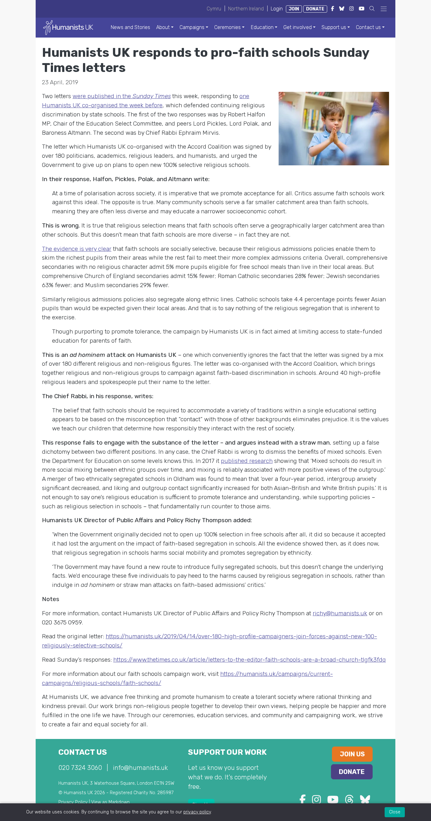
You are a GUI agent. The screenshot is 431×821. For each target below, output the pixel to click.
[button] (372, 8)
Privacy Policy (73, 802)
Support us (334, 27)
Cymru (214, 9)
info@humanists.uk (140, 767)
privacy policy (197, 812)
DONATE (315, 9)
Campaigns (192, 27)
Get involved (297, 27)
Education (262, 27)
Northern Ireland (246, 9)
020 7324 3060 (80, 767)
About (163, 27)
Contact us (368, 27)
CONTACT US (82, 752)
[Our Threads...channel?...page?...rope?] (349, 801)
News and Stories (130, 27)
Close (394, 812)
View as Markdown (110, 802)
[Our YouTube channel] (333, 801)
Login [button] (277, 9)
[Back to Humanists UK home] (68, 27)
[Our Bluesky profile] (365, 801)
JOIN (294, 9)
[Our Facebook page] (302, 801)
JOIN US (352, 754)
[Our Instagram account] (316, 801)
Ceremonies (227, 27)
